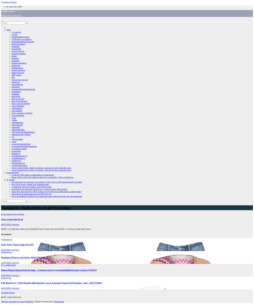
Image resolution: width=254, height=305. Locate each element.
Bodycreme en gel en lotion (12, 214)
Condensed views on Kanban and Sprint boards (31, 187)
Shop (8, 30)
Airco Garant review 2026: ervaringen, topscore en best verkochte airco (41, 168)
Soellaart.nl (16, 161)
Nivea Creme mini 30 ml (12, 219)
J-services (15, 224)
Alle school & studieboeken (23, 132)
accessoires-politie (19, 149)
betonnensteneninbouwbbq (23, 42)
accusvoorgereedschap (21, 144)
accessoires (16, 151)
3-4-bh (14, 34)
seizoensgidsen (12, 172)
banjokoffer (16, 49)
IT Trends (10, 180)
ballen (14, 56)
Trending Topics (8, 11)
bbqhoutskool (17, 68)
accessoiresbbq (18, 115)
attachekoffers (17, 122)
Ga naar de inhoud (9, 2)
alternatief (16, 127)
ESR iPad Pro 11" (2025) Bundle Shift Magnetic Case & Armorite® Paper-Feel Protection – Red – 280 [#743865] (51, 283)
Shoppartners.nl (18, 163)
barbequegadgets (19, 53)
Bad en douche (18, 99)
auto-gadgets (17, 111)
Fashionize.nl (6, 239)
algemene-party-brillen (21, 134)
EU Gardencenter (8, 265)
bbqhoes (15, 58)
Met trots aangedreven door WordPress (17, 302)
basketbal (15, 61)
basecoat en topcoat (20, 80)
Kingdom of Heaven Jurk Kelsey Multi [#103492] (23, 257)
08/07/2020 (6, 224)
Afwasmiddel (17, 139)
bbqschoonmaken (19, 63)
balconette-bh (17, 84)
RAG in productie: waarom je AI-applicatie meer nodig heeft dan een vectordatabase (47, 196)
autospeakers (17, 108)
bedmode (15, 46)
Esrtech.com (6, 278)
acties (14, 142)
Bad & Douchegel (19, 101)
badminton (16, 96)
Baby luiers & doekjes (21, 103)
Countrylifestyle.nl (19, 165)
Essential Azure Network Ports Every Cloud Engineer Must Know (39, 189)
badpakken (16, 92)
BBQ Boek (16, 75)
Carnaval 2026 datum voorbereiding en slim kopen (33, 175)
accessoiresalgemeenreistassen (24, 146)
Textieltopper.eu (18, 158)
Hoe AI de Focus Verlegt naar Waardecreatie (30, 184)
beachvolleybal (18, 51)
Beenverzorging (18, 44)
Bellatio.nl (16, 153)
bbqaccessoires (18, 73)
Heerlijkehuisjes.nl (19, 156)
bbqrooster (16, 65)
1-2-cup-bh (16, 32)
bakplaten (16, 87)
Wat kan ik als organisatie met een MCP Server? (32, 194)
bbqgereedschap (18, 70)
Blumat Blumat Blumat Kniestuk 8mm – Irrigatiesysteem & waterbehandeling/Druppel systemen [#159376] (49, 270)
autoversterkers (18, 106)
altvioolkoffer (17, 125)
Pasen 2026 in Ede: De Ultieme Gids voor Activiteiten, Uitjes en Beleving (42, 177)
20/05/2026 (6, 250)
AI (13, 137)
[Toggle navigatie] (2, 20)
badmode (15, 94)
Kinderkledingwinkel (20, 37)
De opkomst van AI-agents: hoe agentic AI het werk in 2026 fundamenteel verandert (47, 182)
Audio (14, 120)
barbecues (16, 82)
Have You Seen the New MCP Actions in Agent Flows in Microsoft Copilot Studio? (47, 192)
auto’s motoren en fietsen (22, 113)
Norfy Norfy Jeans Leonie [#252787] (17, 245)
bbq (13, 77)
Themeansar (59, 302)
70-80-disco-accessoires (21, 39)
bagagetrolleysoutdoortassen (23, 89)
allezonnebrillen (18, 130)
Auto (14, 118)
